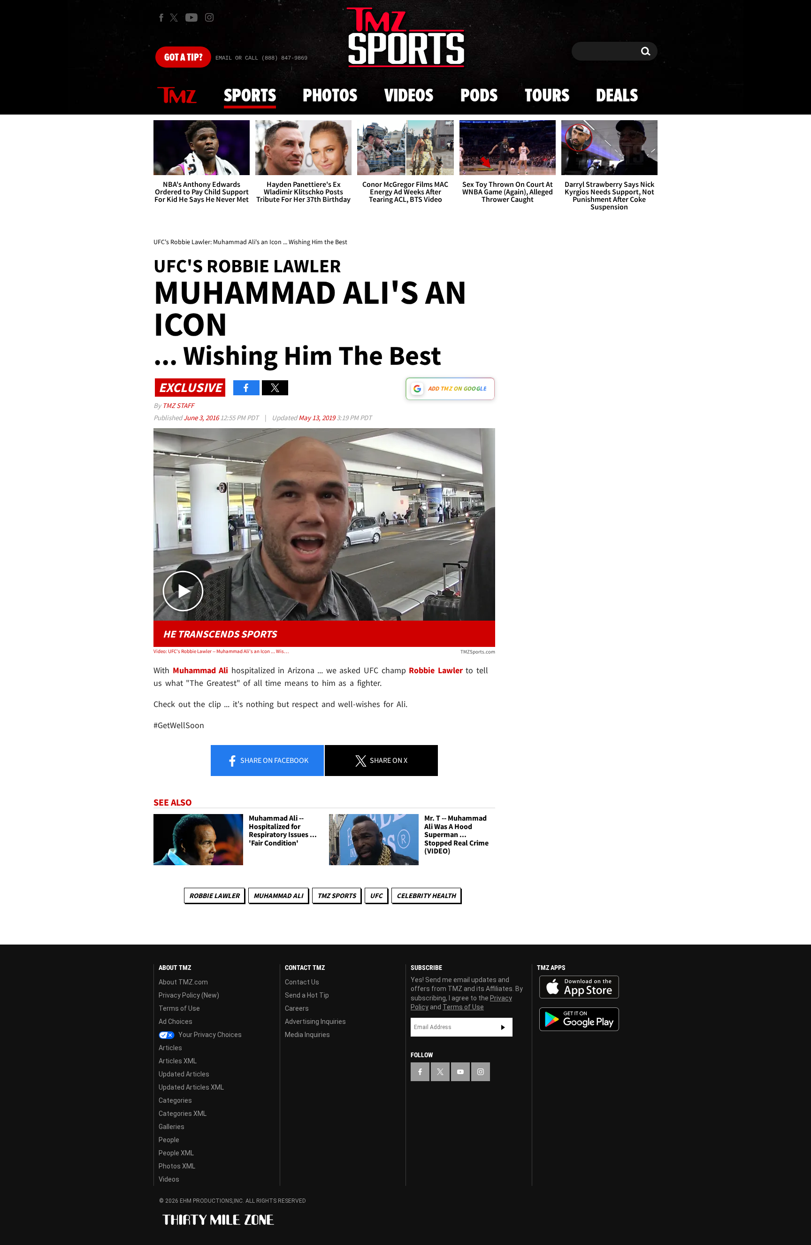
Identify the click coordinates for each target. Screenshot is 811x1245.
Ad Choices (175, 1021)
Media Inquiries (307, 1034)
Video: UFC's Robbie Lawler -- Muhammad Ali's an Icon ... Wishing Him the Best (221, 651)
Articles (170, 1048)
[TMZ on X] (175, 17)
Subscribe (503, 1027)
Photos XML (177, 1166)
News (177, 96)
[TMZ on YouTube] (460, 1071)
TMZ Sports (336, 895)
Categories (175, 1100)
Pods (478, 96)
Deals (617, 96)
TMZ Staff (178, 405)
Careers (297, 1008)
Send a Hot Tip (307, 995)
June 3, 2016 (202, 417)
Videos (408, 96)
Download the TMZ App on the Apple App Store (579, 987)
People (169, 1140)
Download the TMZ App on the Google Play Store (579, 1019)
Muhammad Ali (201, 670)
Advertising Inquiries (315, 1021)
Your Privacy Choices (209, 1034)
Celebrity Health (426, 895)
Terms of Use (179, 1008)
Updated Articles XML (191, 1087)
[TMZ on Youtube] (191, 17)
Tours (547, 96)
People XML (176, 1153)
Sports (250, 96)
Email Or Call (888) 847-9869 (261, 58)
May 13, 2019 (317, 417)
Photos (330, 96)
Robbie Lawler (214, 895)
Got (183, 58)
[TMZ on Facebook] (161, 17)
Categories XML (183, 1113)
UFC (376, 895)
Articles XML (178, 1061)
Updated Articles (184, 1074)
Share (273, 760)
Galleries (171, 1126)
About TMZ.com (183, 982)
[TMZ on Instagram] (209, 17)
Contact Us (302, 982)
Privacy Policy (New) (189, 995)
